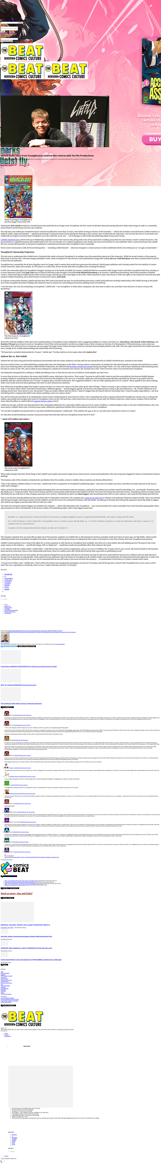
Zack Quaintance (5, 163)
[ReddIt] (31, 170)
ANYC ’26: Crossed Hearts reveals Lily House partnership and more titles (23, 883)
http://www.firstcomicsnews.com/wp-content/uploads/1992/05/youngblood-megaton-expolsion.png (31, 857)
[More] (51, 170)
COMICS (6, 81)
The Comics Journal (6, 994)
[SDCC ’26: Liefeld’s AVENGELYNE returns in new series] (11, 682)
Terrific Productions (9, 611)
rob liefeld (7, 609)
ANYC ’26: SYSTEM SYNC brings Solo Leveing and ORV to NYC (21, 880)
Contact (6, 1035)
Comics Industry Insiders (7, 998)
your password (22, 29)
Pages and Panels (5, 985)
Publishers (7, 95)
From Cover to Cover (6, 980)
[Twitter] (10, 170)
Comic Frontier (8, 976)
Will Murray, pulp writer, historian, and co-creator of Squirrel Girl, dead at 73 (25, 925)
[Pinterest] (17, 170)
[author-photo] (5, 641)
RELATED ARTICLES (9, 646)
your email (21, 39)
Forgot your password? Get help (9, 33)
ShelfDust (3, 990)
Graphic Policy (5, 981)
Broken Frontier (5, 973)
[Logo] (22, 79)
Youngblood (7, 613)
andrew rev (7, 606)
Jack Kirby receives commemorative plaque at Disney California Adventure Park (26, 936)
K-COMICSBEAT (8, 85)
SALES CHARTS (8, 87)
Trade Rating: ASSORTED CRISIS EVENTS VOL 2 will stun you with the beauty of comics (29, 666)
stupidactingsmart (14, 776)
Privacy (3, 34)
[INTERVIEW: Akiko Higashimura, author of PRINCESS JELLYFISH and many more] (4, 945)
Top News (7, 152)
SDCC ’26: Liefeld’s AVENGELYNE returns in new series (18, 685)
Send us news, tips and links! (16, 893)
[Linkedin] (24, 170)
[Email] (37, 170)
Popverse (3, 987)
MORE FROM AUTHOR (27, 646)
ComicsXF (3, 977)
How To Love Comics (6, 983)
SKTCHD (3, 991)
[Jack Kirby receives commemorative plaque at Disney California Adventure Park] (4, 933)
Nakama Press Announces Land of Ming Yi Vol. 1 (17, 885)
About (6, 1033)
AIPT (2, 971)
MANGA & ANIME (9, 84)
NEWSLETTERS (8, 92)
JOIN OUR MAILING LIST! (11, 20)
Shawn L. (11, 768)
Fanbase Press (4, 978)
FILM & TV (7, 82)
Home (2, 95)
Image (12, 95)
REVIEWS (7, 88)
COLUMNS (7, 89)
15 (1, 167)
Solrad (2, 992)
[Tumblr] (44, 170)
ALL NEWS (7, 91)
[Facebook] (4, 170)
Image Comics (8, 607)
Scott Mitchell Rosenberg (11, 610)
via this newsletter (60, 644)
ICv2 (2, 984)
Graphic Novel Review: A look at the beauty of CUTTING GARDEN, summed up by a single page (31, 960)
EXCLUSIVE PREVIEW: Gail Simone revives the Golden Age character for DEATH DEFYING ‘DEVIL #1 (35, 630)
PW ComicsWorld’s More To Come (10, 999)
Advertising (7, 1036)
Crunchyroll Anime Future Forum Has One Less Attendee (19, 882)
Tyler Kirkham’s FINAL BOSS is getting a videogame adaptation (21, 703)
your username (22, 27)
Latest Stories (11, 876)
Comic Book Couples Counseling (9, 1000)
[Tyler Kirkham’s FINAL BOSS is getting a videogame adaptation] (11, 700)
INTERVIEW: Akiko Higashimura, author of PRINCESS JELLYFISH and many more (26, 948)
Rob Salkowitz (4, 988)
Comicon (3, 974)
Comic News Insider (6, 1002)
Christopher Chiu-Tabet (7, 927)
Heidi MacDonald (13, 793)
